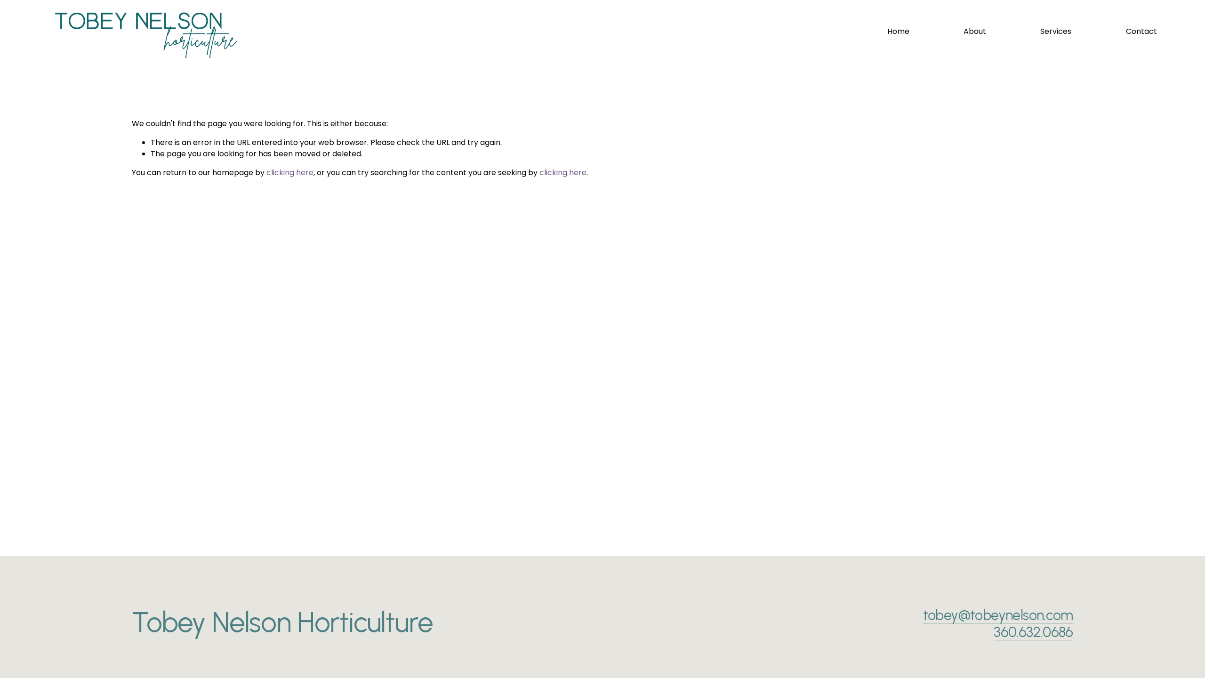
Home (898, 31)
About (975, 31)
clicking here (289, 172)
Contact (1141, 31)
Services (1055, 31)
